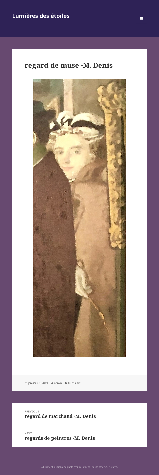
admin (58, 383)
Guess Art (74, 383)
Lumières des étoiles (40, 15)
